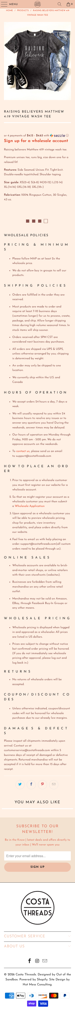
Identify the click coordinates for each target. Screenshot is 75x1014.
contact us (23, 451)
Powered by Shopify (33, 979)
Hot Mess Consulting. (37, 984)
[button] (37, 136)
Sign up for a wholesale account (36, 141)
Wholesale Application (30, 506)
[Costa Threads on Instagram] (37, 962)
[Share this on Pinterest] (42, 784)
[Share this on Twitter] (20, 784)
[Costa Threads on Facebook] (29, 962)
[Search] (60, 4)
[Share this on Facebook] (31, 784)
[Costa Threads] (37, 4)
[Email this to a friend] (53, 784)
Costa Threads (26, 974)
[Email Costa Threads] (45, 962)
